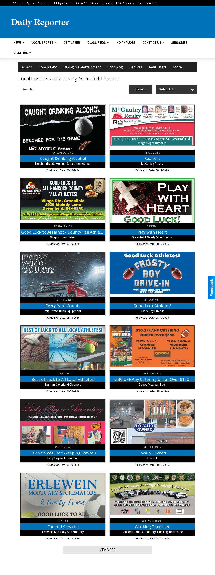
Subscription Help (148, 3)
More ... (179, 67)
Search (140, 89)
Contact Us (151, 42)
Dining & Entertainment (82, 67)
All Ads (27, 67)
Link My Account (62, 3)
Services (136, 67)
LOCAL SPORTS (42, 42)
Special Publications (86, 3)
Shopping (115, 67)
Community (48, 67)
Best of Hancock (125, 3)
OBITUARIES (72, 42)
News (17, 42)
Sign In (30, 3)
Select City (167, 89)
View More (107, 549)
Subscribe (43, 3)
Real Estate (157, 67)
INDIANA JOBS (126, 42)
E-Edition (17, 3)
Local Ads (107, 3)
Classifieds (96, 42)
